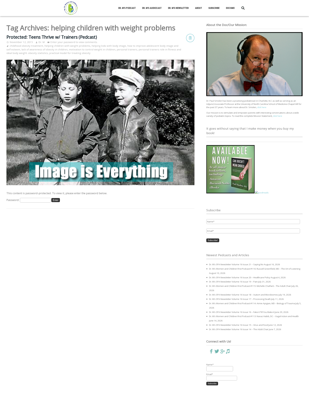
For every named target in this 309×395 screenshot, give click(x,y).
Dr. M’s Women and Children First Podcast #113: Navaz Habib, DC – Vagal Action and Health (254, 316)
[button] (243, 8)
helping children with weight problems (67, 45)
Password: (13, 200)
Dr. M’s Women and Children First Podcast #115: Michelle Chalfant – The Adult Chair (250, 286)
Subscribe (214, 8)
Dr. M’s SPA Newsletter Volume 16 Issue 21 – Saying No (236, 264)
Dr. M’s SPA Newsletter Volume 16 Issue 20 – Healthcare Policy (239, 277)
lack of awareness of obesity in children (44, 49)
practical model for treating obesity (69, 53)
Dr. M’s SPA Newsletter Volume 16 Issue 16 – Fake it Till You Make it (241, 312)
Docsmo (230, 8)
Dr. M (41, 42)
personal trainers (127, 49)
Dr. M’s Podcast (127, 8)
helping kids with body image (109, 45)
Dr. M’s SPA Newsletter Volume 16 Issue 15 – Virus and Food (238, 325)
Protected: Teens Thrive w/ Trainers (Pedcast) (51, 37)
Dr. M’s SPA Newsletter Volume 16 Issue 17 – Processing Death (240, 299)
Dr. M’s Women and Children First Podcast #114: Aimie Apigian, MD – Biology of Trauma (252, 303)
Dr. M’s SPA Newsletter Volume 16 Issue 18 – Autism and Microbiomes (243, 294)
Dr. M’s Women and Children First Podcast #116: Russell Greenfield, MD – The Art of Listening (254, 268)
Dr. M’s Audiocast (152, 8)
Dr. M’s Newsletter (178, 8)
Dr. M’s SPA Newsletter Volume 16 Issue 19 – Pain (233, 281)
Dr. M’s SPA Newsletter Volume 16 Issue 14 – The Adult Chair (238, 329)
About (198, 8)
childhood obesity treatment (26, 45)
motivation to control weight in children (92, 49)
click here (261, 107)
